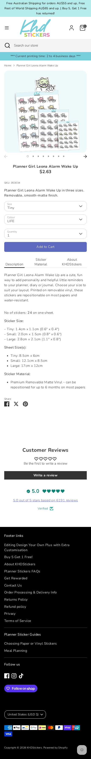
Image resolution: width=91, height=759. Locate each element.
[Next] (85, 156)
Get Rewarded (16, 578)
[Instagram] (14, 675)
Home (7, 65)
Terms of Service (17, 621)
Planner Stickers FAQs (22, 571)
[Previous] (5, 156)
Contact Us (13, 585)
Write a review (45, 475)
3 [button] (38, 156)
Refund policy (15, 606)
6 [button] (53, 156)
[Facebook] (6, 675)
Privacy (10, 613)
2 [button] (33, 156)
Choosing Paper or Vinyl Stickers (30, 643)
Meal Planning (15, 650)
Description (14, 264)
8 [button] (63, 156)
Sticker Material (40, 262)
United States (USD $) (23, 714)
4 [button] (43, 156)
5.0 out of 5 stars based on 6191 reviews (45, 500)
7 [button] (58, 156)
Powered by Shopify (55, 747)
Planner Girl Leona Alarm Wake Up (37, 65)
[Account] (71, 26)
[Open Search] (7, 45)
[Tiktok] (21, 675)
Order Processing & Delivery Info (30, 592)
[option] (45, 112)
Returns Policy (16, 599)
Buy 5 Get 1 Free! (18, 557)
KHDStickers (34, 747)
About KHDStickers (72, 262)
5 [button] (48, 156)
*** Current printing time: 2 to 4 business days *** (45, 56)
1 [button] (28, 156)
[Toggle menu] (7, 28)
